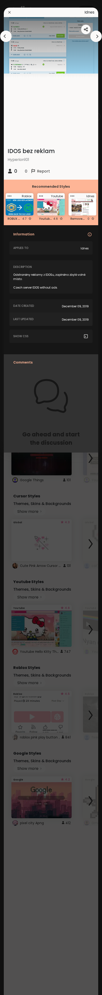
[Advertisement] (19, 497)
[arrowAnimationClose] (6, 36)
